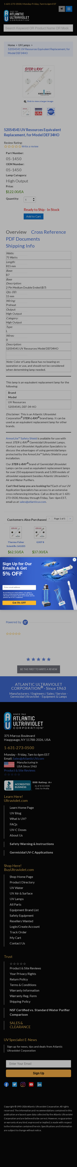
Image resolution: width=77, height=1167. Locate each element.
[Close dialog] (74, 559)
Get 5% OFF (19, 602)
